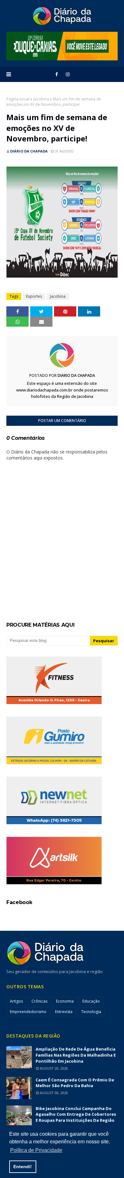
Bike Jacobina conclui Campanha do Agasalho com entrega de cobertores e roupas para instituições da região (76, 1114)
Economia (65, 1001)
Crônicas (39, 1001)
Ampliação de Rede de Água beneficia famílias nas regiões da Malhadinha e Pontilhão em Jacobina (76, 1055)
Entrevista (63, 1011)
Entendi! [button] (22, 1166)
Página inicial (18, 99)
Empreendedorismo (28, 1011)
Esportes (34, 296)
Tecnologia (91, 1011)
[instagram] (67, 74)
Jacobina (41, 99)
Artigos (16, 1001)
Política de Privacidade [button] (36, 1150)
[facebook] (56, 74)
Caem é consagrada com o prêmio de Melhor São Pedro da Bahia (75, 1083)
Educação (91, 1001)
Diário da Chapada (29, 151)
